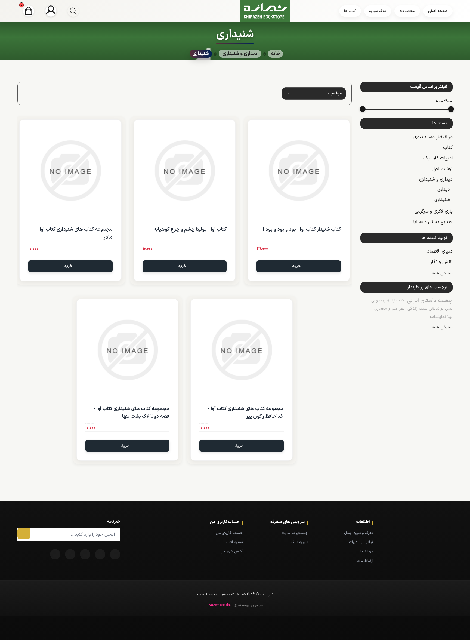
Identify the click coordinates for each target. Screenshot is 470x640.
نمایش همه (442, 273)
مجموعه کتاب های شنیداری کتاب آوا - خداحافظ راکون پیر (246, 412)
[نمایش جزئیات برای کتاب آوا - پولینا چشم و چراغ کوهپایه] (184, 170)
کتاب (448, 147)
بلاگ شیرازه (377, 11)
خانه (275, 53)
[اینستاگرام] (55, 554)
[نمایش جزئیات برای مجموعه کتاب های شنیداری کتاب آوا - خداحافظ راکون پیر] (241, 350)
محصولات (407, 11)
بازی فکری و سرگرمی (434, 211)
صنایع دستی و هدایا (433, 222)
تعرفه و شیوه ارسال (358, 533)
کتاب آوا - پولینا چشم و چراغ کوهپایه (190, 229)
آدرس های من (232, 551)
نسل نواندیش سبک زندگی (430, 309)
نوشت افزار (442, 169)
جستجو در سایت (294, 533)
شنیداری (442, 199)
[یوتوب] (70, 554)
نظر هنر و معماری (389, 309)
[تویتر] (100, 554)
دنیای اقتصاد (440, 251)
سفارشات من (232, 542)
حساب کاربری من (229, 533)
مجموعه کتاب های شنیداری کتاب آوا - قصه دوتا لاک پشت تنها (131, 412)
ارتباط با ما (365, 561)
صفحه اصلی (438, 11)
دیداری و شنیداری (436, 179)
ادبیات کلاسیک (438, 158)
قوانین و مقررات (361, 542)
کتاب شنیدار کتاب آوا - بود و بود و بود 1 (301, 229)
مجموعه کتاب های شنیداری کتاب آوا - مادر (75, 233)
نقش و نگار (441, 262)
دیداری (443, 189)
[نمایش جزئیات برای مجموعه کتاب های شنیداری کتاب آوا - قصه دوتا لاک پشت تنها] (127, 350)
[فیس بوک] (115, 554)
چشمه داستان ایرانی (430, 301)
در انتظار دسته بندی (433, 137)
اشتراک (23, 533)
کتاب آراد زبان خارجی (387, 300)
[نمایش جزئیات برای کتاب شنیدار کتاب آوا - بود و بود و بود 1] (298, 170)
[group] (73, 11)
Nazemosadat (220, 605)
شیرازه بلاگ (299, 542)
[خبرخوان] (85, 554)
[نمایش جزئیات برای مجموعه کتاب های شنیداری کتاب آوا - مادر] (70, 170)
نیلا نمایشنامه (441, 317)
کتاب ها (350, 11)
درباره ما (366, 551)
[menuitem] (348, 533)
